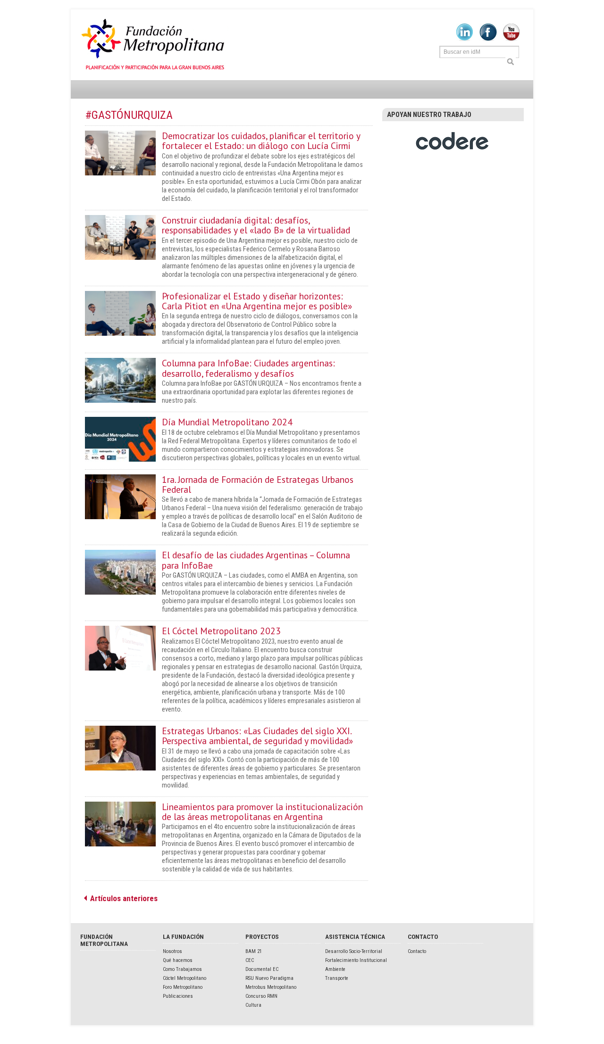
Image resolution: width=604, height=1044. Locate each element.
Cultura (253, 1005)
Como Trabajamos (182, 969)
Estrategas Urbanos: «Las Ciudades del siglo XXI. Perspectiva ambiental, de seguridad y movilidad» (257, 735)
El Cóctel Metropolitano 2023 (221, 631)
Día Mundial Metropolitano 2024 (227, 422)
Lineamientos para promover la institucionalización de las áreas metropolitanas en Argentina (262, 811)
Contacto (417, 951)
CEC (249, 960)
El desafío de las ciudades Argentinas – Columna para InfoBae (256, 560)
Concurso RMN (261, 996)
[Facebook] (488, 39)
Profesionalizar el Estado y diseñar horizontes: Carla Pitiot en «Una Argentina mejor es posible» (257, 301)
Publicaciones (178, 996)
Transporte (336, 978)
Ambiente (335, 969)
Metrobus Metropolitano (270, 987)
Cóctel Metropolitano (184, 978)
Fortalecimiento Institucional (356, 960)
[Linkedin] (464, 39)
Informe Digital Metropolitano (154, 45)
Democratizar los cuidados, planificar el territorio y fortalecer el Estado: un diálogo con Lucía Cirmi (261, 140)
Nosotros (172, 951)
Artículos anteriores (124, 898)
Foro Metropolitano (182, 987)
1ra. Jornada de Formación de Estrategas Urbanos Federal (257, 484)
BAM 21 (253, 951)
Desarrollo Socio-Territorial (353, 951)
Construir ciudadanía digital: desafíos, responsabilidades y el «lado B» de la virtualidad (256, 225)
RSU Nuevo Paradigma (269, 978)
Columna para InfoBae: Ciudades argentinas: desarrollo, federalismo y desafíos (248, 368)
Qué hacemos (178, 960)
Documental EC (261, 969)
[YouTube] (511, 39)
